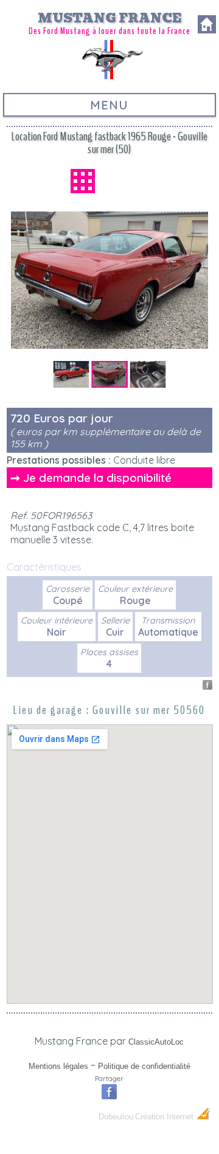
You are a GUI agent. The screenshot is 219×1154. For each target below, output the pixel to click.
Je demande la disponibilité (97, 477)
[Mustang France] (109, 78)
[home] (207, 30)
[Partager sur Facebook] (207, 686)
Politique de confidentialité (144, 1066)
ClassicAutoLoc (156, 1041)
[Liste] (83, 181)
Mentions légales (58, 1066)
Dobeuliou (116, 1116)
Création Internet (165, 1116)
